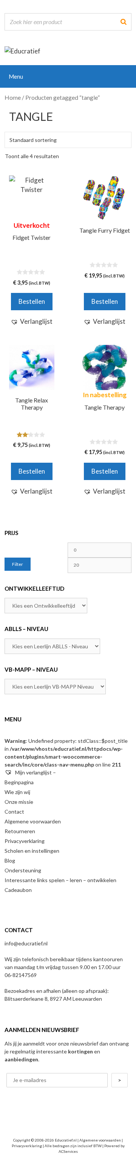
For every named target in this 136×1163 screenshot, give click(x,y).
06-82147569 (21, 975)
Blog (10, 860)
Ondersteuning (23, 870)
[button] (32, 321)
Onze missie (19, 802)
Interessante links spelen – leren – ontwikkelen (60, 880)
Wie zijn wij (17, 792)
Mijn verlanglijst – (35, 772)
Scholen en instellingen (32, 850)
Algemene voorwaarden (33, 821)
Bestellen (32, 301)
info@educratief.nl (26, 943)
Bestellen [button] (32, 471)
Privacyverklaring (25, 841)
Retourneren (20, 831)
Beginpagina (19, 782)
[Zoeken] (123, 22)
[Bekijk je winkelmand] (125, 74)
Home (13, 97)
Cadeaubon (18, 890)
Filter (17, 564)
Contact (14, 811)
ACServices (68, 1151)
